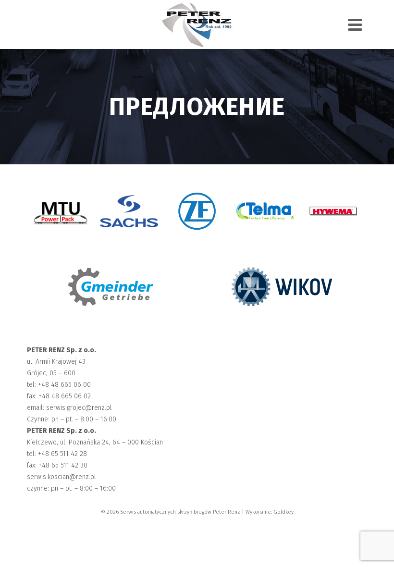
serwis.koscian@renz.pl (61, 477)
